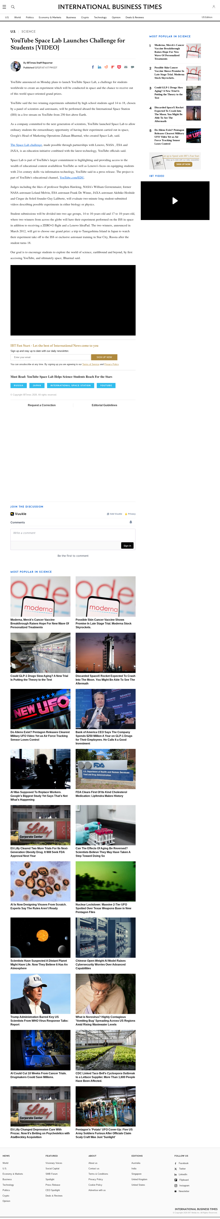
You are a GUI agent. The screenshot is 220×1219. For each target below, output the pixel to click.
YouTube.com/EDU (72, 177)
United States (138, 1185)
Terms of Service (90, 364)
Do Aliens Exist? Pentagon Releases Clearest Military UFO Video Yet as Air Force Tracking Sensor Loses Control (40, 736)
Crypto (85, 17)
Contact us (94, 1168)
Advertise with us (97, 1190)
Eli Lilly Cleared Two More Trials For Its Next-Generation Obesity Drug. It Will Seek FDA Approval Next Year (39, 852)
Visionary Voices (54, 1163)
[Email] (126, 67)
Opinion (116, 17)
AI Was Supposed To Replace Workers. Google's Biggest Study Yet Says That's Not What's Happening (39, 796)
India (133, 1168)
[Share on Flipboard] (113, 67)
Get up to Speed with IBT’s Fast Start (180, 156)
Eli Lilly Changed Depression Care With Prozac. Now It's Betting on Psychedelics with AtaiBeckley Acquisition (40, 1133)
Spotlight (50, 1179)
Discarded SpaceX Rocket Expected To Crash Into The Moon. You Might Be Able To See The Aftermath (105, 679)
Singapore (136, 1174)
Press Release (53, 1185)
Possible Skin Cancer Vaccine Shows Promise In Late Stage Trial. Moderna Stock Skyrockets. (103, 623)
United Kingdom (139, 1179)
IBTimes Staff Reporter (40, 62)
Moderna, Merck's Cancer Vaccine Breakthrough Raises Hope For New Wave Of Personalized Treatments (39, 623)
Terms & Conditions (98, 1174)
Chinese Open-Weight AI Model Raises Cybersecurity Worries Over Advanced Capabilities (101, 964)
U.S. (7, 17)
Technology (100, 17)
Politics (30, 17)
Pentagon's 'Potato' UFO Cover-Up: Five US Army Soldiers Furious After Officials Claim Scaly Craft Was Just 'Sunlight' (104, 1133)
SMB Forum (52, 1174)
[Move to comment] (132, 67)
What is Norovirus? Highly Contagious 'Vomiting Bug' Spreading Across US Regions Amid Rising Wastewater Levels (105, 1020)
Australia (135, 1163)
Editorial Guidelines (104, 405)
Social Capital (52, 1168)
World (17, 17)
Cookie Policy (95, 1185)
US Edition (207, 17)
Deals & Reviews (135, 17)
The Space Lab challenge (26, 145)
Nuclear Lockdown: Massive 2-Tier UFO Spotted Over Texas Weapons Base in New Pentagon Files (103, 908)
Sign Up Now (183, 164)
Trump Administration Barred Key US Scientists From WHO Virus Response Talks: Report (39, 1020)
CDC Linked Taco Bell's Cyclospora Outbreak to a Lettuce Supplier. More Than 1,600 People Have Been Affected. (105, 1077)
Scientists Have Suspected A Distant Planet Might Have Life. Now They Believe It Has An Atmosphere (39, 964)
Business (71, 17)
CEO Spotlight (53, 1190)
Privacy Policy (111, 364)
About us (93, 1163)
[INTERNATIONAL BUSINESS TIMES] (110, 7)
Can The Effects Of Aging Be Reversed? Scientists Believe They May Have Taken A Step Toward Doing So (103, 852)
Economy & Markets (50, 17)
